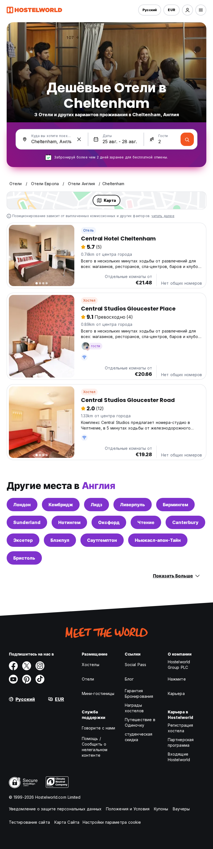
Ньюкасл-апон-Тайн (158, 540)
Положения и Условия (127, 808)
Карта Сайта (66, 822)
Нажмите (177, 679)
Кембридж (61, 504)
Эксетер (23, 540)
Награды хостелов (134, 708)
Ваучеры (181, 808)
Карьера (176, 693)
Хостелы (90, 664)
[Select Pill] (187, 10)
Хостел (89, 300)
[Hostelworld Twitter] (26, 665)
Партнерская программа (181, 742)
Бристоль (24, 558)
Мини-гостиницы (98, 693)
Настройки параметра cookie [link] (112, 822)
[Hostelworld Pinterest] (26, 679)
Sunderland (26, 522)
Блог (129, 679)
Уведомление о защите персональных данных (55, 808)
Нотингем (69, 522)
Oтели (88, 679)
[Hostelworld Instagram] (40, 665)
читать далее (162, 216)
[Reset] (79, 139)
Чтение (145, 522)
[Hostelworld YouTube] (13, 679)
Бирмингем (175, 504)
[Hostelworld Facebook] (13, 665)
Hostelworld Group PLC (179, 664)
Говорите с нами (98, 728)
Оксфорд (109, 522)
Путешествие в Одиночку (140, 722)
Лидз (96, 504)
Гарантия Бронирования (139, 693)
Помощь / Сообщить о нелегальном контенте (94, 747)
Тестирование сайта (29, 822)
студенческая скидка (138, 737)
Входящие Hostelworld (179, 757)
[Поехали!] (187, 139)
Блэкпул (59, 540)
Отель (88, 230)
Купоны (161, 808)
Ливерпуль (132, 504)
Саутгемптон (102, 540)
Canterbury (185, 522)
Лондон (22, 504)
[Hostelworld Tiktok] (40, 679)
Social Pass (135, 664)
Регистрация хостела (180, 728)
